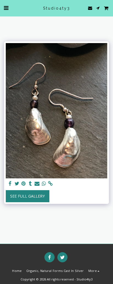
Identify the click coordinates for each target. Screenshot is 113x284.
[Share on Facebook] (10, 183)
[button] (6, 7)
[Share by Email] (37, 183)
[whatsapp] (43, 183)
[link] (50, 183)
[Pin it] (23, 183)
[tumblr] (30, 183)
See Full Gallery (27, 196)
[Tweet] (17, 183)
